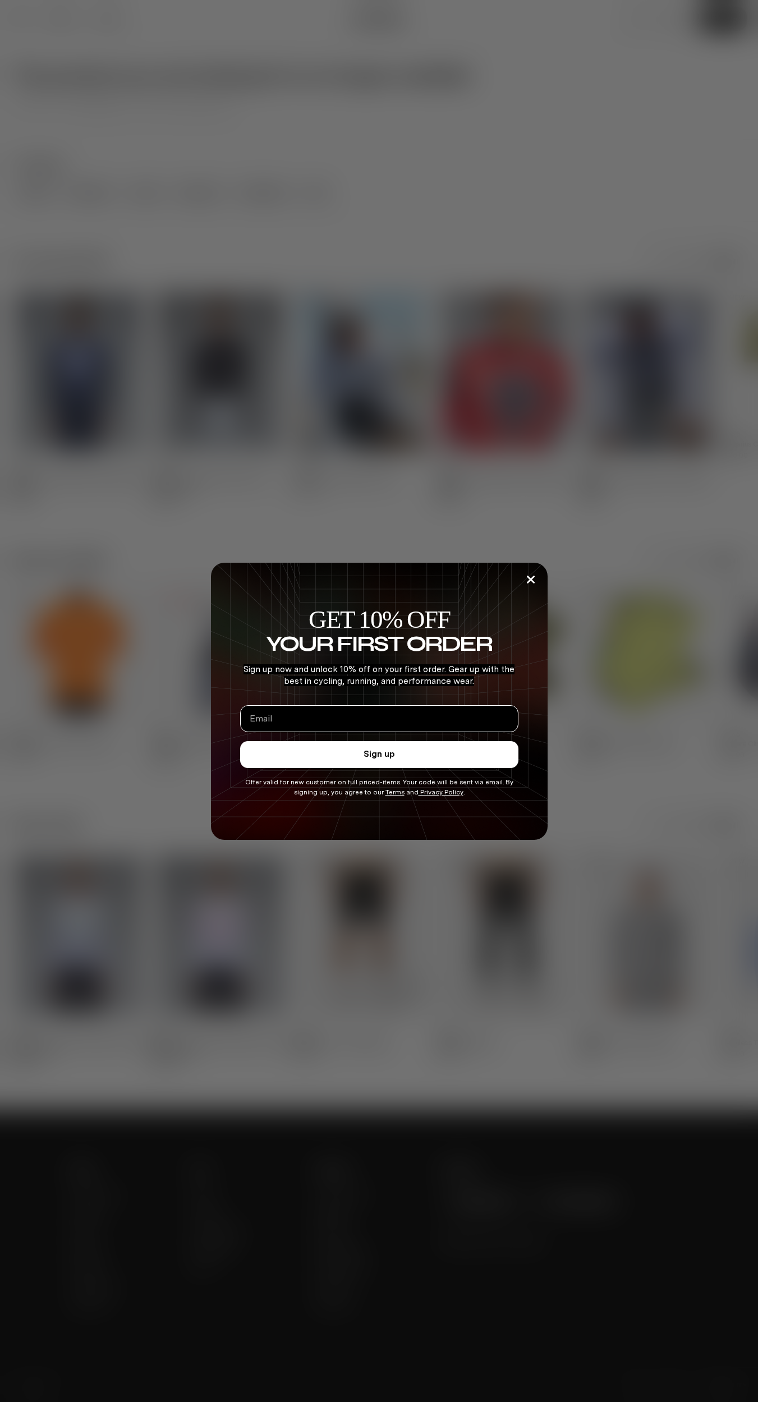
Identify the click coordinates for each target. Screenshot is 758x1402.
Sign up (379, 754)
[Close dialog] (531, 579)
